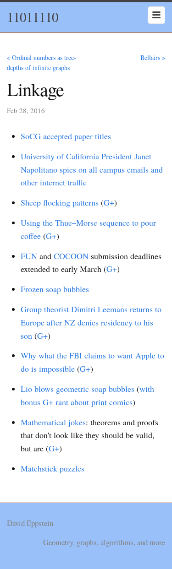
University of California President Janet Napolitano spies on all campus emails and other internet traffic (92, 169)
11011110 (32, 17)
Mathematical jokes (53, 422)
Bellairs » (152, 57)
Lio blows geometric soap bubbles (77, 388)
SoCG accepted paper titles (66, 135)
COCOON (71, 255)
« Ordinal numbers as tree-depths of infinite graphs (41, 62)
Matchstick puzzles (52, 468)
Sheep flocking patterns (60, 202)
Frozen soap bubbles (55, 288)
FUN (29, 255)
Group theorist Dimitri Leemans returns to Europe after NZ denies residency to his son (91, 322)
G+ (109, 202)
